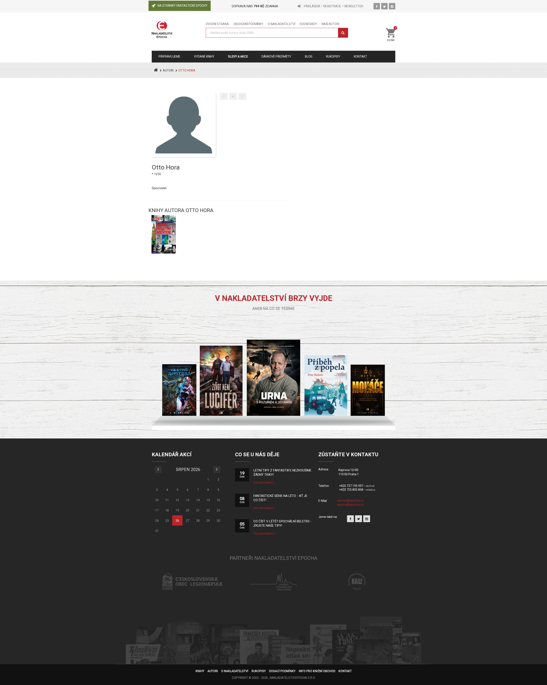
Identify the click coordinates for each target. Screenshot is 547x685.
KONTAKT (345, 671)
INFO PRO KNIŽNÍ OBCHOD (317, 671)
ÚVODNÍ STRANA (217, 24)
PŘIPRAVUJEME (169, 56)
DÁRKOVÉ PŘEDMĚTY (276, 56)
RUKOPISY (258, 671)
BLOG (308, 56)
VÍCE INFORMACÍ (263, 482)
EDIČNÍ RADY (308, 24)
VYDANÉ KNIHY (204, 56)
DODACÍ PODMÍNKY (282, 671)
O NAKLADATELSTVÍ (281, 24)
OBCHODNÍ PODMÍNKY (248, 24)
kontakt (360, 56)
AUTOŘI (168, 70)
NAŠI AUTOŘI (330, 24)
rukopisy (333, 56)
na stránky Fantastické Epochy (182, 5)
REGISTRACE (332, 6)
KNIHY (200, 671)
